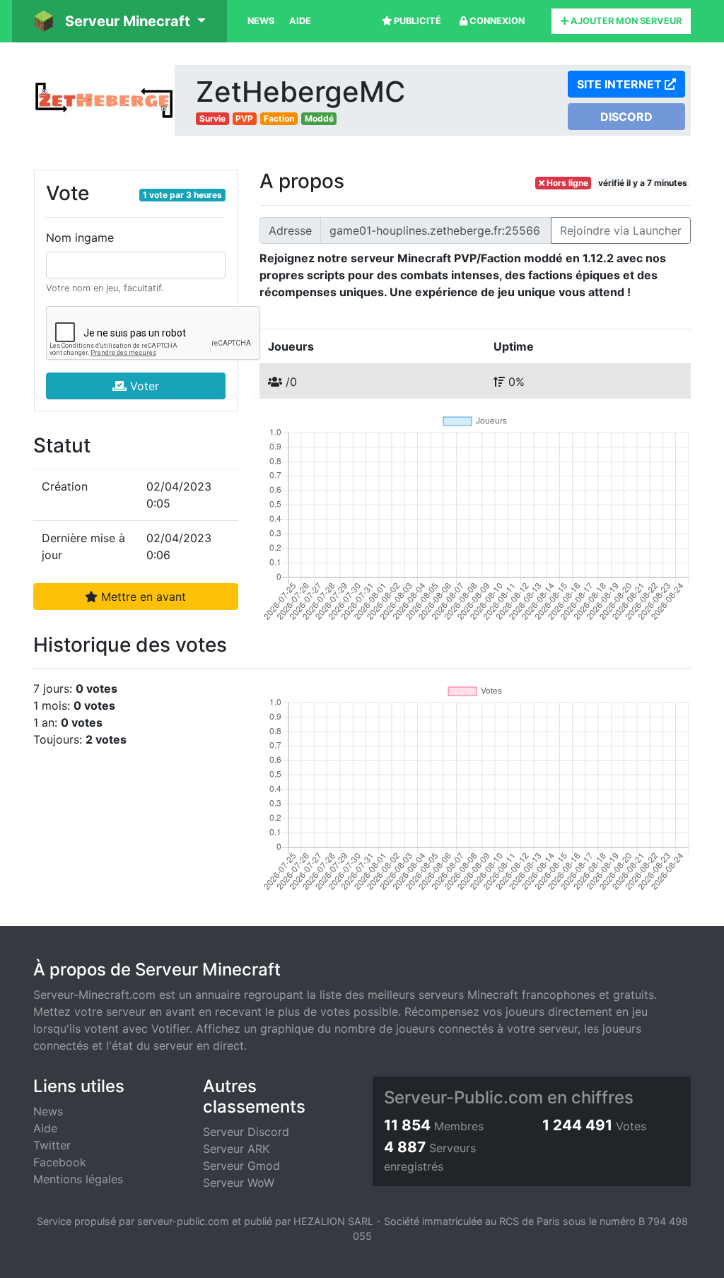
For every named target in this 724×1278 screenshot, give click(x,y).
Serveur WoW (238, 1183)
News (260, 21)
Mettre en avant (142, 597)
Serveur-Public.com (463, 1097)
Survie (212, 118)
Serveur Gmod (241, 1166)
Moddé (319, 118)
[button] (119, 21)
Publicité (416, 21)
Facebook (59, 1162)
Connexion (496, 21)
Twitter (52, 1145)
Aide (300, 21)
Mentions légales (78, 1179)
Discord (626, 117)
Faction (279, 118)
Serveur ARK (236, 1149)
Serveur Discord (246, 1132)
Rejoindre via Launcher (621, 230)
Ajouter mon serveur (625, 21)
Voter (143, 386)
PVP (244, 118)
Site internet (621, 84)
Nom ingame (80, 237)
